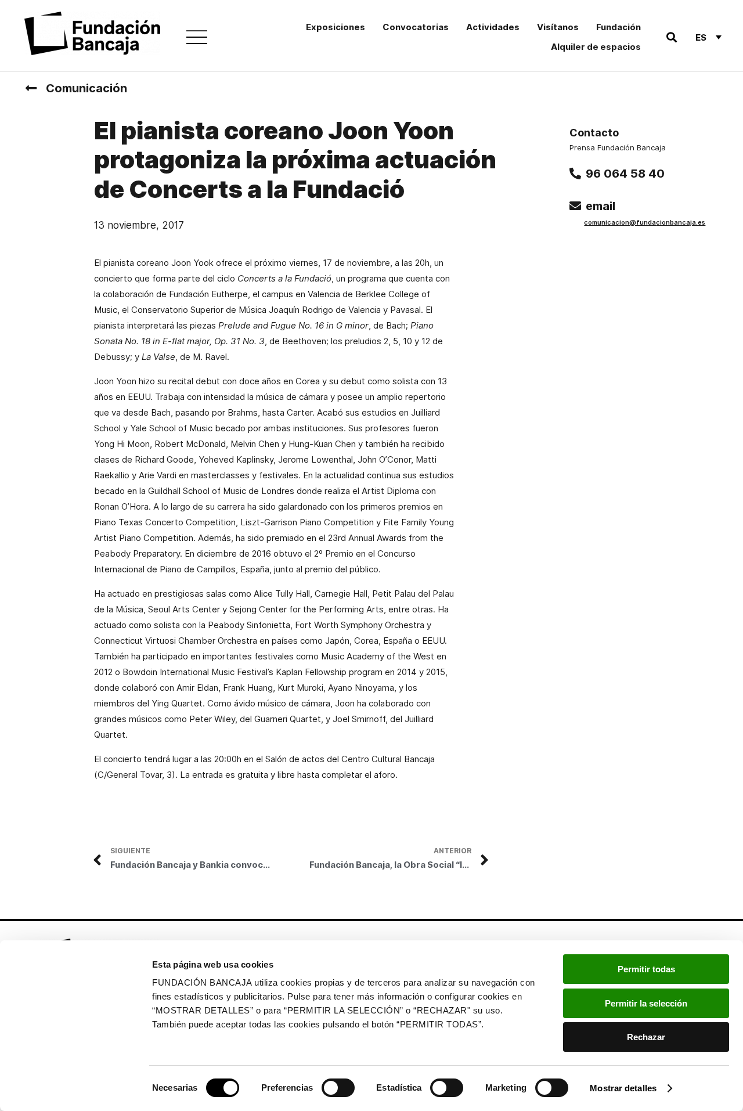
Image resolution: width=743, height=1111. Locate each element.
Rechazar (646, 1037)
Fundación (618, 27)
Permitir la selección (646, 1003)
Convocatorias (416, 27)
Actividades (493, 27)
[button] (671, 37)
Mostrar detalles (623, 1088)
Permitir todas (646, 969)
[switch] (338, 1087)
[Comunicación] (30, 88)
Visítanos (558, 27)
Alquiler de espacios (596, 46)
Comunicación (86, 88)
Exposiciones (335, 27)
